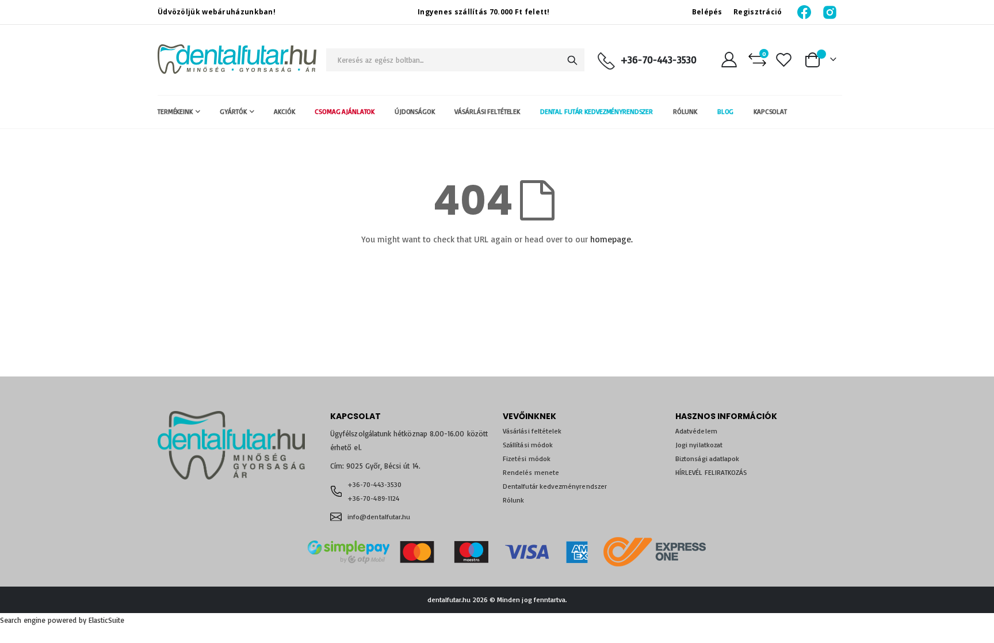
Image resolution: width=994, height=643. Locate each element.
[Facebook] (805, 12)
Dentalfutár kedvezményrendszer (555, 486)
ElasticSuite (106, 620)
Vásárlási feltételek (532, 431)
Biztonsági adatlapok (707, 458)
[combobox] (455, 59)
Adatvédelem (696, 431)
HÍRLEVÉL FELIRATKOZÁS (711, 472)
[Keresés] (572, 60)
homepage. (611, 239)
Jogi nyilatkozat (698, 444)
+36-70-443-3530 (659, 60)
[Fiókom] (728, 59)
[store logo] (237, 59)
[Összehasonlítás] (757, 59)
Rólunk (513, 500)
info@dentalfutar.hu (378, 516)
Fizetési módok (526, 458)
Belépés (707, 12)
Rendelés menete (531, 472)
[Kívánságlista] (784, 59)
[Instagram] (829, 12)
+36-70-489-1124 (373, 498)
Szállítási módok (528, 444)
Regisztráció (757, 12)
